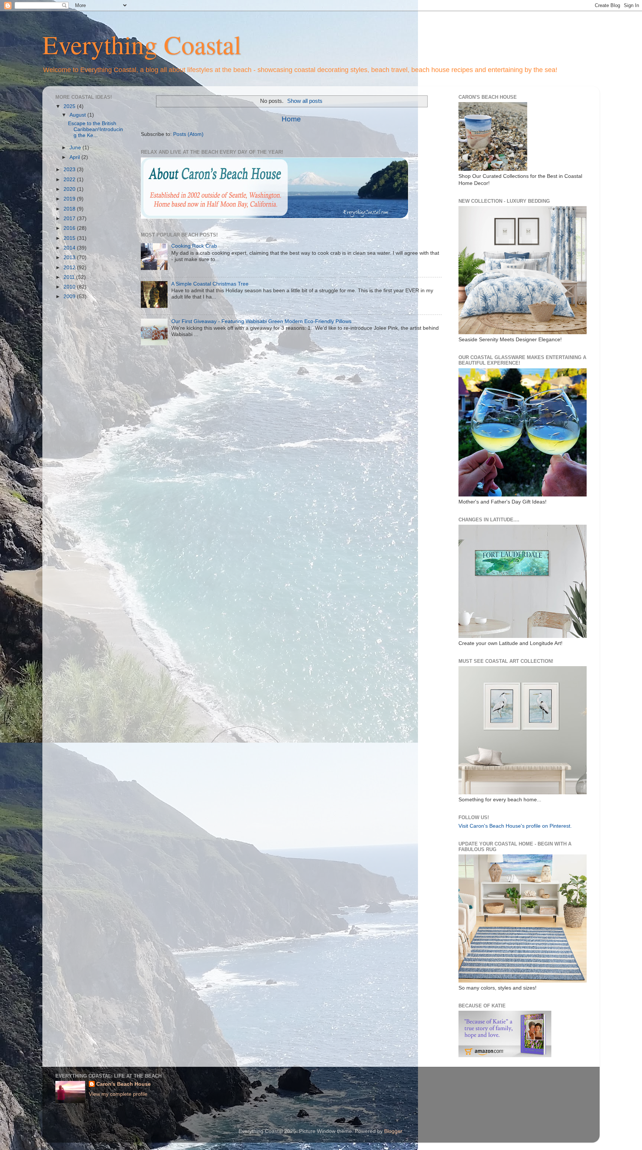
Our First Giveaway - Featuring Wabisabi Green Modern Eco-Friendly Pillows (261, 321)
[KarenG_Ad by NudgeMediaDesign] (504, 1055)
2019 (70, 199)
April (75, 157)
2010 (70, 287)
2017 (70, 218)
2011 (70, 277)
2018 (70, 209)
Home (291, 119)
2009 (70, 296)
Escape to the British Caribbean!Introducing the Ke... (95, 129)
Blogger (393, 1131)
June (75, 147)
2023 (70, 169)
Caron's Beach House (123, 1084)
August (78, 115)
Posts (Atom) (188, 134)
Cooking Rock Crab (194, 246)
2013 (70, 257)
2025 (70, 106)
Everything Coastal (141, 44)
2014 (70, 248)
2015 (70, 238)
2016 (70, 228)
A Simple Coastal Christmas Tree (210, 284)
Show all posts (304, 101)
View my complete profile (118, 1094)
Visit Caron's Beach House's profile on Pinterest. (515, 826)
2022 (70, 179)
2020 (70, 189)
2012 (70, 267)
